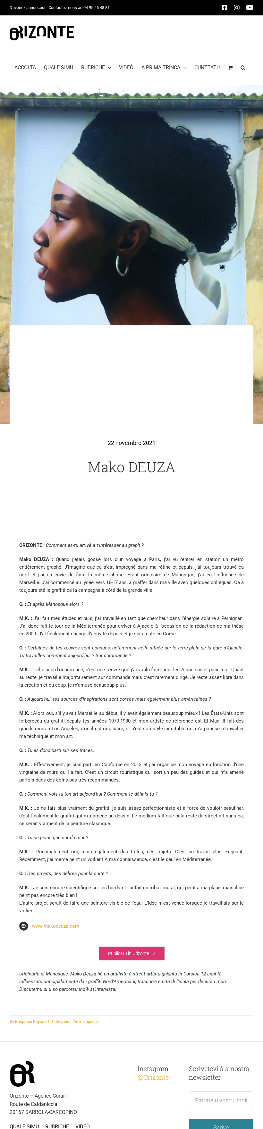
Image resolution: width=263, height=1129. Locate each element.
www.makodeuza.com (55, 926)
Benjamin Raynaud (32, 1021)
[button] (243, 67)
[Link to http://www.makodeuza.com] (23, 926)
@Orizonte (153, 1077)
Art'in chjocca (85, 1021)
